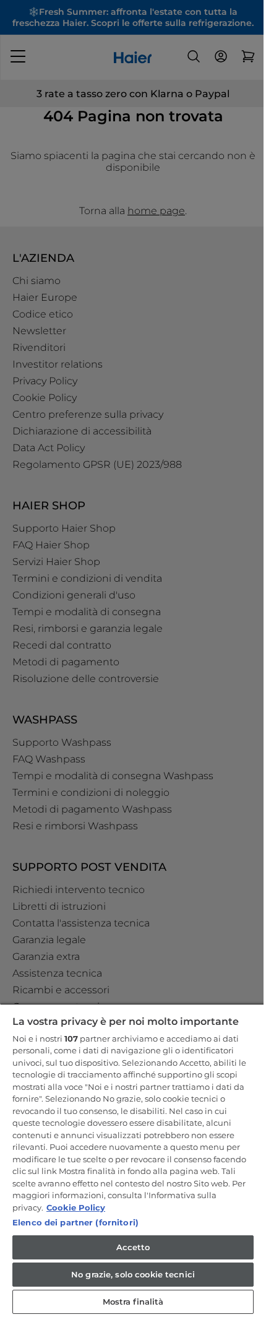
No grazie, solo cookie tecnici (133, 1274)
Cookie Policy (75, 1207)
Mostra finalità (133, 1301)
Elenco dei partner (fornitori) (75, 1222)
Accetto (133, 1247)
